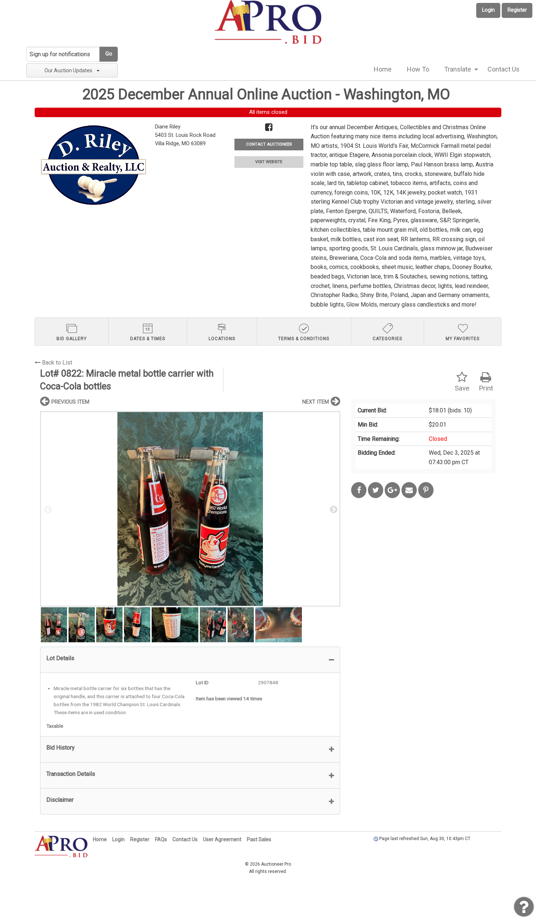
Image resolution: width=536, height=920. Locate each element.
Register (517, 10)
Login (488, 10)
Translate (457, 69)
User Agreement (222, 839)
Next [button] (333, 509)
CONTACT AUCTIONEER (269, 144)
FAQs (161, 839)
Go (108, 54)
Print (486, 388)
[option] (190, 509)
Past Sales (259, 839)
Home (383, 69)
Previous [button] (47, 509)
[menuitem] (382, 69)
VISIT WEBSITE (268, 161)
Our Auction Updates (68, 70)
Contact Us (504, 69)
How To (418, 69)
